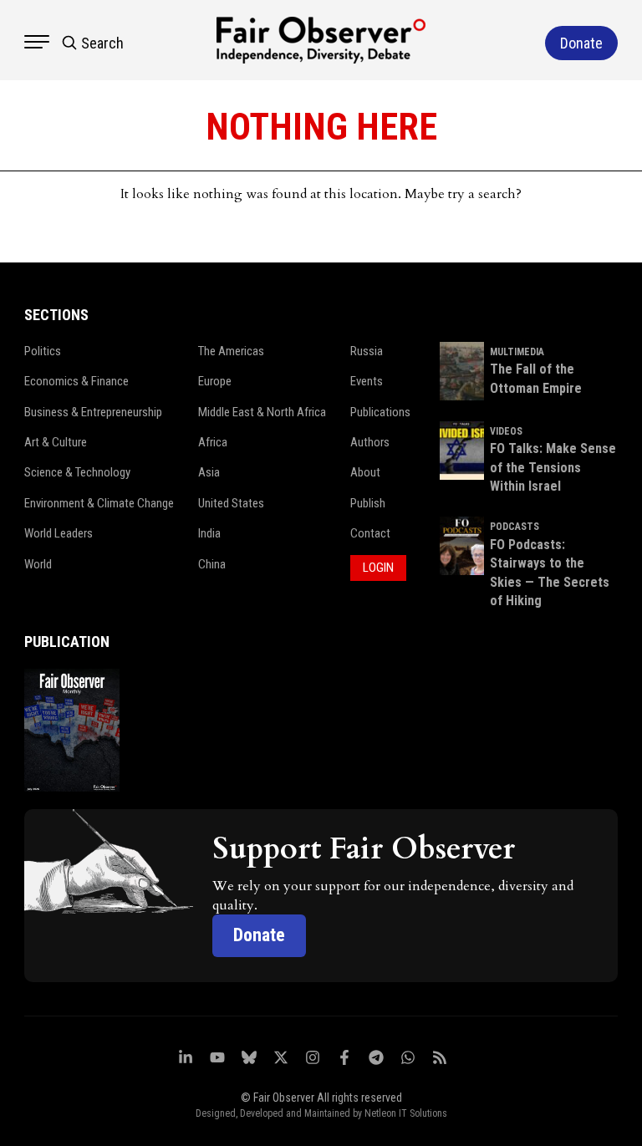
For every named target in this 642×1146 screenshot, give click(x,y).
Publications (380, 412)
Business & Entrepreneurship (93, 412)
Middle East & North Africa (262, 412)
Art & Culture (55, 442)
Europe (215, 381)
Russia (366, 351)
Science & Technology (77, 472)
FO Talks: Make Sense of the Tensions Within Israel (553, 467)
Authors (370, 442)
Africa (212, 442)
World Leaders (58, 533)
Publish (367, 503)
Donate (259, 934)
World (38, 564)
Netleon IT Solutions (405, 1113)
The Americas (231, 351)
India (209, 533)
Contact (370, 533)
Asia (209, 472)
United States (231, 503)
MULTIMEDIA (517, 352)
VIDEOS (506, 431)
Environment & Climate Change (99, 503)
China (212, 564)
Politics (42, 351)
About (365, 472)
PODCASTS (514, 526)
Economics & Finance (76, 381)
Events (366, 381)
